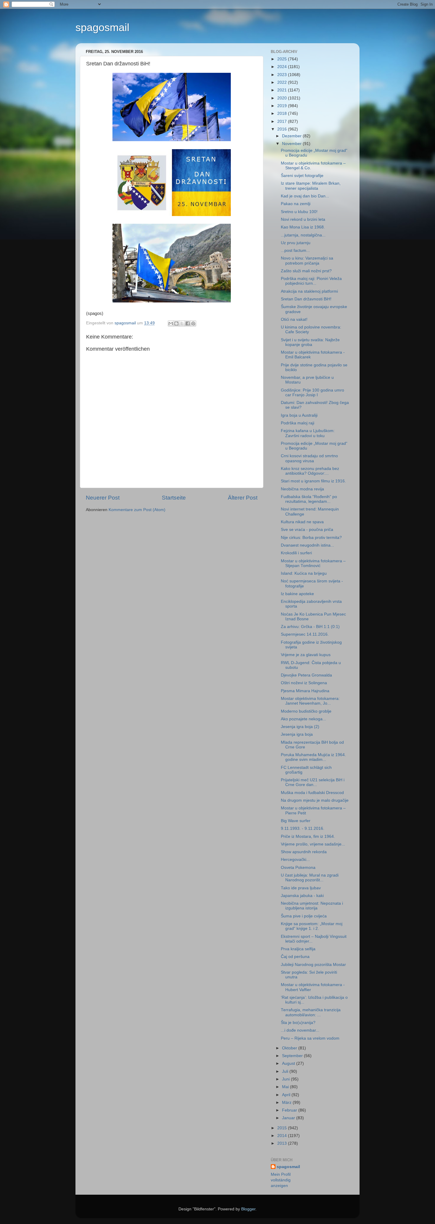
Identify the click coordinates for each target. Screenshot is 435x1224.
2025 (282, 59)
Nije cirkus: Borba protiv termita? (311, 537)
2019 (282, 106)
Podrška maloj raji (297, 423)
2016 (282, 129)
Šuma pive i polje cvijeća (304, 916)
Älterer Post (242, 498)
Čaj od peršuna (295, 956)
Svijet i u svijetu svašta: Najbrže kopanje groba (310, 342)
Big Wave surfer (295, 821)
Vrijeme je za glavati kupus (306, 655)
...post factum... (295, 250)
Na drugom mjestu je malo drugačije (315, 800)
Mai (286, 1087)
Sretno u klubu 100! (299, 212)
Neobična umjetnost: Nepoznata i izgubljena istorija (312, 905)
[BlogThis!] (176, 323)
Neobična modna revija (302, 489)
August (289, 1063)
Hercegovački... (295, 859)
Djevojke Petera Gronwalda (306, 675)
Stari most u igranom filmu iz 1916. (313, 481)
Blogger (248, 1209)
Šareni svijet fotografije (302, 175)
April (286, 1095)
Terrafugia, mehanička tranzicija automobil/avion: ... (311, 1012)
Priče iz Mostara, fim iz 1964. (308, 836)
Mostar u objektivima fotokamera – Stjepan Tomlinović (313, 563)
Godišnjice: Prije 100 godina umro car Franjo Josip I (312, 392)
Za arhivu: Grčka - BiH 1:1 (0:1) (310, 626)
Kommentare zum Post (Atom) (137, 510)
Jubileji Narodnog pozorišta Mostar (313, 964)
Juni (286, 1079)
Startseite (174, 498)
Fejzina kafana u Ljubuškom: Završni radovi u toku (308, 433)
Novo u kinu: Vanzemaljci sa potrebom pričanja (307, 260)
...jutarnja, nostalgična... (303, 235)
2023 (282, 75)
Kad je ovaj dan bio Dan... (305, 196)
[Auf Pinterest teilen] (193, 323)
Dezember (292, 136)
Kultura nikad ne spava (302, 522)
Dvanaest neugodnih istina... (307, 545)
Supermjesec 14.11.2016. (305, 634)
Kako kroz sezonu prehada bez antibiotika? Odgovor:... (310, 471)
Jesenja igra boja (297, 734)
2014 (282, 1135)
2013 (282, 1143)
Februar (290, 1110)
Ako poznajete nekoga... (303, 719)
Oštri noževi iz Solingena (304, 683)
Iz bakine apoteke (297, 594)
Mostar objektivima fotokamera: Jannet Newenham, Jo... (310, 701)
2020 (282, 98)
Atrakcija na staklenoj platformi (309, 291)
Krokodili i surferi (296, 553)
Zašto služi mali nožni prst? (306, 271)
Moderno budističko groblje (306, 711)
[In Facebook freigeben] (188, 323)
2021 (282, 90)
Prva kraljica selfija (298, 949)
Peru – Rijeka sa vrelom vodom (310, 1038)
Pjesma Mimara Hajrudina (305, 691)
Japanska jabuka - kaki (302, 895)
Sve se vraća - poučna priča (307, 529)
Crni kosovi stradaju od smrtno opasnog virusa (309, 458)
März (287, 1102)
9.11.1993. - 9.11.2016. (302, 828)
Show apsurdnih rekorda (304, 852)
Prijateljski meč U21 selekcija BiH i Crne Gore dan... (312, 782)
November (292, 143)
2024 (282, 67)
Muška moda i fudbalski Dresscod (312, 792)
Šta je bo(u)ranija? (298, 1022)
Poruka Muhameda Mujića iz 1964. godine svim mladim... (313, 757)
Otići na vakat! (294, 319)
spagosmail (102, 27)
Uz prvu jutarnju (295, 243)
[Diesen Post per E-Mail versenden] (171, 323)
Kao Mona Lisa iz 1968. (303, 227)
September (293, 1056)
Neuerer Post (103, 498)
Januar (289, 1118)
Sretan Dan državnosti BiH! (306, 299)
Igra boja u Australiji (299, 415)
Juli (285, 1071)
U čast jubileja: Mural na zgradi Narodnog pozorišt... (310, 877)
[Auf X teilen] (182, 323)
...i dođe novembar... (300, 1030)
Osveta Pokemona (298, 867)
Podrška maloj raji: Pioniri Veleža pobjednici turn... (311, 281)
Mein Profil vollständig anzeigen (281, 1180)
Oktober (290, 1048)
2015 (282, 1128)
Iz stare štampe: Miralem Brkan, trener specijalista (311, 185)
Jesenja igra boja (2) (300, 726)
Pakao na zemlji (295, 204)
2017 (282, 121)
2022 (282, 82)
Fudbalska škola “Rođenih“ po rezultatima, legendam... (309, 499)
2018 (282, 113)
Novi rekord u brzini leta (303, 219)
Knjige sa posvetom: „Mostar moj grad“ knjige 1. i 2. (311, 926)
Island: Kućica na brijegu (304, 573)
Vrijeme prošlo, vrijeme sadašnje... (313, 844)
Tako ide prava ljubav (301, 888)
